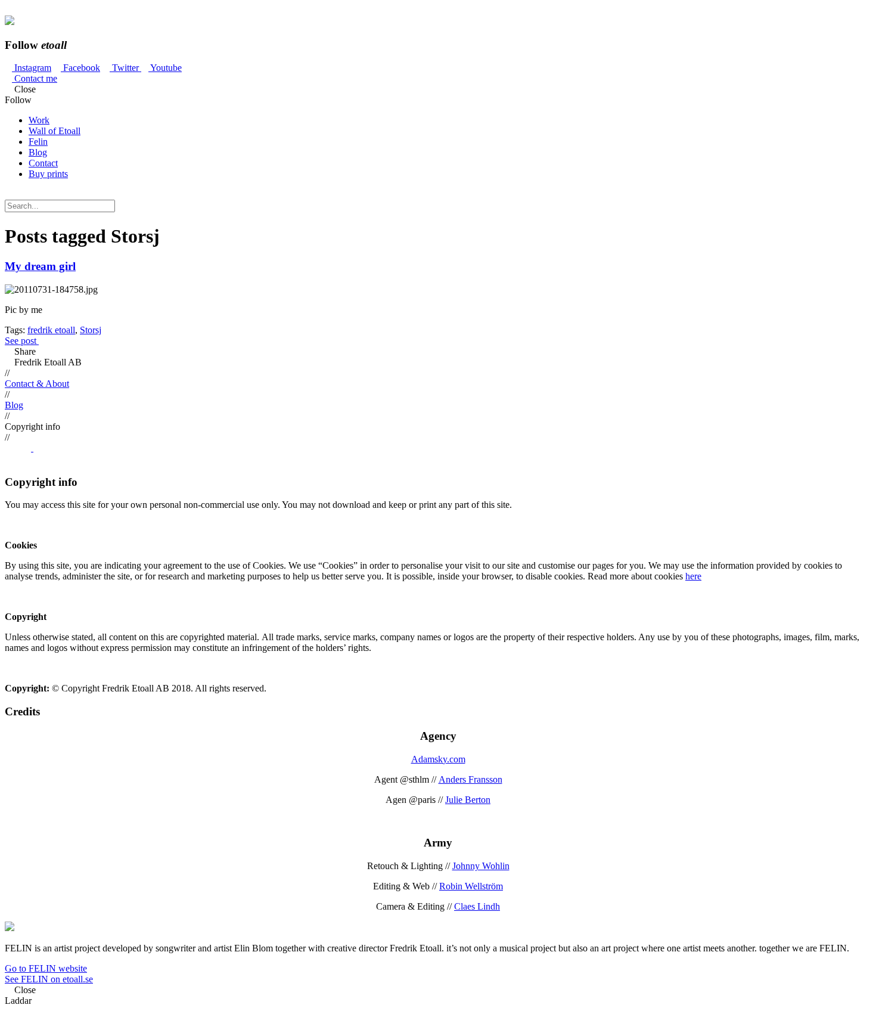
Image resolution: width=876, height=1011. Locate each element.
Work (39, 120)
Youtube (165, 68)
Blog (38, 152)
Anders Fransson (470, 779)
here (693, 576)
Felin (38, 142)
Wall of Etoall (54, 131)
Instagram (31, 68)
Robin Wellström (471, 886)
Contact (43, 163)
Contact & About (37, 384)
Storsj (90, 330)
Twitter (125, 68)
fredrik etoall (51, 330)
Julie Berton (467, 800)
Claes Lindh (477, 906)
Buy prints (48, 174)
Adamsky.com (438, 759)
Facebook (80, 68)
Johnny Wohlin (481, 866)
